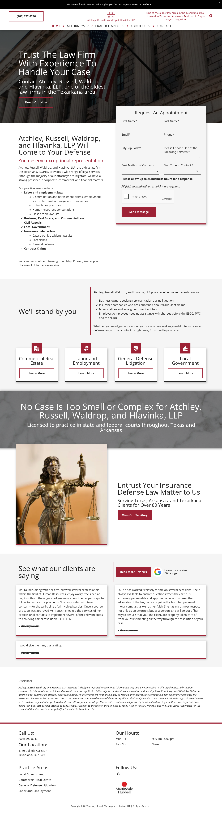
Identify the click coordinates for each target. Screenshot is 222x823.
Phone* (169, 134)
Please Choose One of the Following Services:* (180, 150)
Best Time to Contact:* (178, 165)
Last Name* (171, 121)
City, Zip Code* (131, 148)
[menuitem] (56, 26)
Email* (126, 134)
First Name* (129, 121)
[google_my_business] (210, 16)
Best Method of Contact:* (138, 165)
